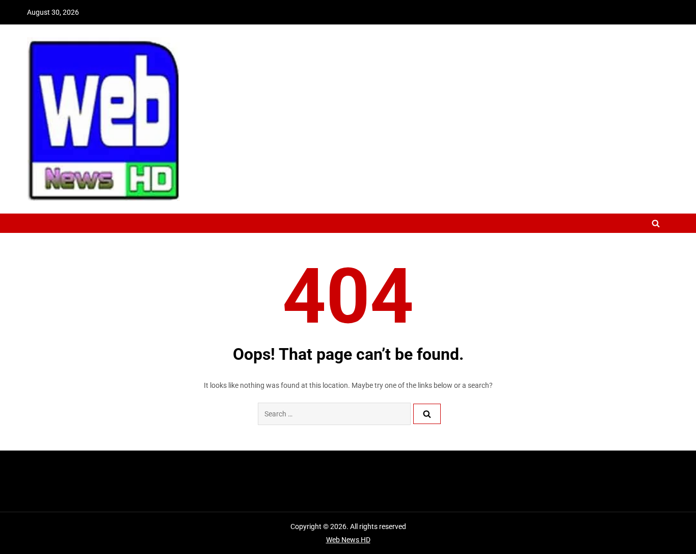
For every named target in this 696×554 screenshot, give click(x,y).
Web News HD (348, 540)
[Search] (427, 414)
